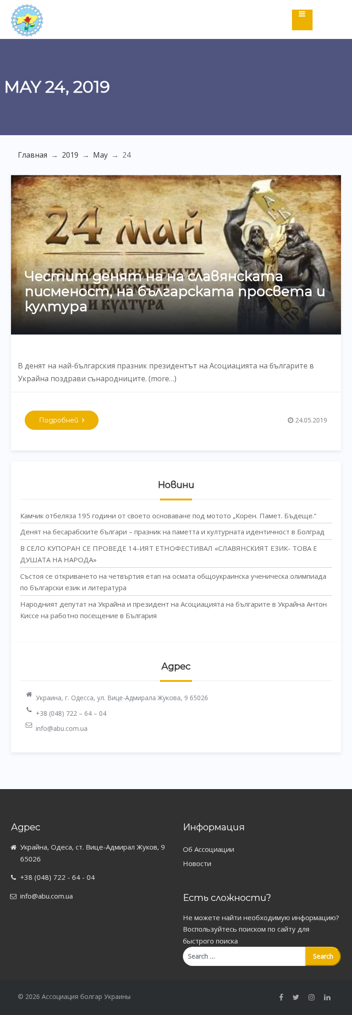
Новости (197, 863)
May (100, 155)
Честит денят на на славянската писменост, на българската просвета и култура (175, 291)
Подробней (58, 420)
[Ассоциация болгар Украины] (27, 11)
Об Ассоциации (208, 849)
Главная (32, 155)
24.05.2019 (311, 420)
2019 (70, 155)
